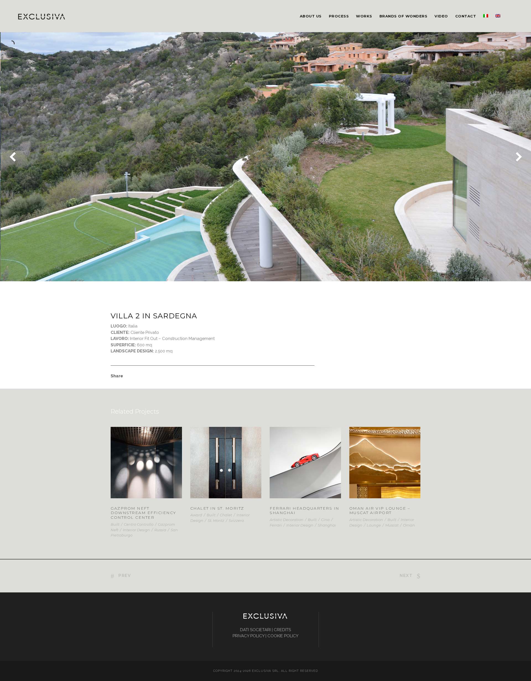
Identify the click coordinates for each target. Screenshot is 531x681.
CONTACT (465, 16)
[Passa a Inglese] (497, 22)
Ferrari (276, 525)
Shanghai (327, 525)
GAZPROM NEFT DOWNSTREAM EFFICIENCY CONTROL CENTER (143, 513)
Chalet (226, 515)
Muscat (392, 525)
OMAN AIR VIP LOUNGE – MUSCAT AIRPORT (384, 469)
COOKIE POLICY (282, 635)
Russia (160, 530)
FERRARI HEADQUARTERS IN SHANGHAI (305, 469)
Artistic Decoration (286, 519)
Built (115, 524)
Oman (409, 525)
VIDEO (441, 16)
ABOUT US (311, 16)
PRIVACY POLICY (248, 635)
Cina (325, 519)
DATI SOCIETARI (255, 629)
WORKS (364, 16)
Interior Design (136, 530)
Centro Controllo (138, 524)
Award (196, 515)
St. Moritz (216, 520)
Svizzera (236, 520)
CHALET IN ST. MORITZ (217, 508)
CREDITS (282, 629)
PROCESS (339, 16)
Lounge (374, 525)
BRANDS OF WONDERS (403, 16)
